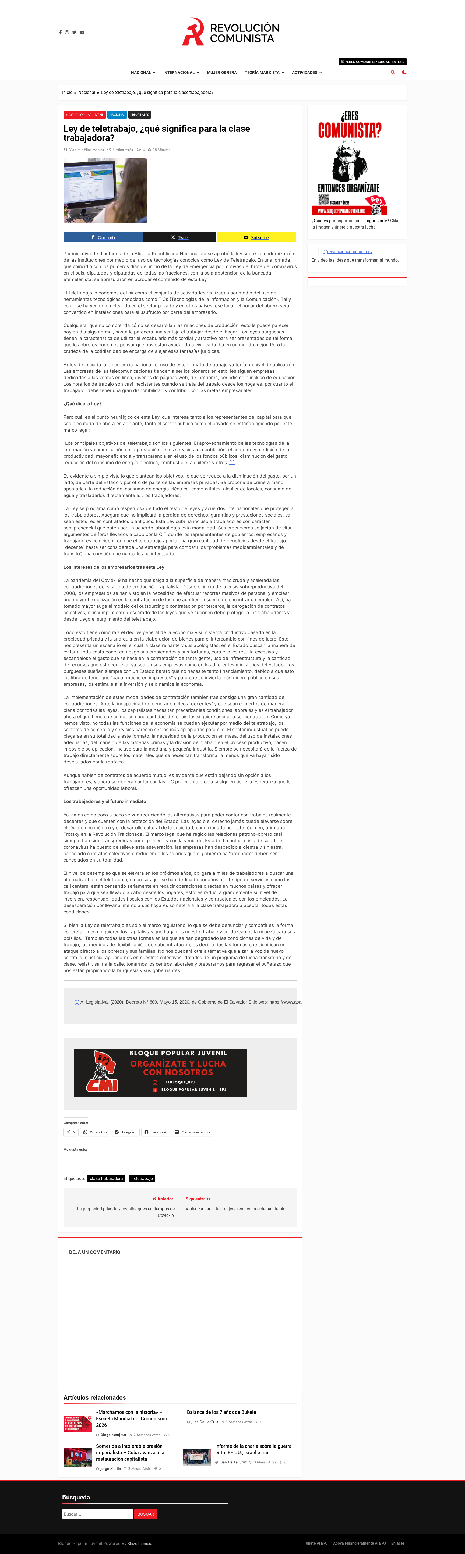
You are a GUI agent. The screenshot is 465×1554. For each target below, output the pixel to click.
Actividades (304, 72)
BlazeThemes (139, 1543)
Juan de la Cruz (205, 1421)
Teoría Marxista (262, 72)
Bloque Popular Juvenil (84, 114)
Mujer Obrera (222, 72)
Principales (139, 114)
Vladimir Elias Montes (86, 149)
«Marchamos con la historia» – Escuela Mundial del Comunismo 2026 (131, 1419)
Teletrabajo (142, 1178)
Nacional (141, 72)
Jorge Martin (110, 1468)
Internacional (179, 72)
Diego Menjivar (113, 1434)
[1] (232, 462)
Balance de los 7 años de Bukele (221, 1412)
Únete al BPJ (317, 1543)
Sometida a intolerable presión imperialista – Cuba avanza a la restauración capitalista (130, 1452)
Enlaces (398, 1543)
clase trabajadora (106, 1178)
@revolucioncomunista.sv (347, 251)
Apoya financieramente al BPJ (359, 1543)
